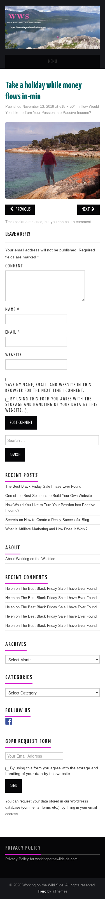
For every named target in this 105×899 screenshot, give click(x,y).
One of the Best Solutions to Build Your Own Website (48, 496)
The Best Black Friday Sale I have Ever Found (43, 487)
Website (13, 355)
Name (12, 310)
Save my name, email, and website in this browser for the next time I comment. (48, 388)
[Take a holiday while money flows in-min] (52, 160)
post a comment (78, 222)
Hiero (42, 891)
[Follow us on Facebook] (8, 721)
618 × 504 (67, 107)
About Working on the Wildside (30, 559)
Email (12, 332)
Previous (23, 209)
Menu (52, 61)
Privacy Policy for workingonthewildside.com (41, 859)
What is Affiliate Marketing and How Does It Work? (46, 529)
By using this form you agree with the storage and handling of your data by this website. (51, 404)
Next (85, 209)
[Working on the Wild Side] (52, 27)
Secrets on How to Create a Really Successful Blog (47, 520)
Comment (14, 266)
